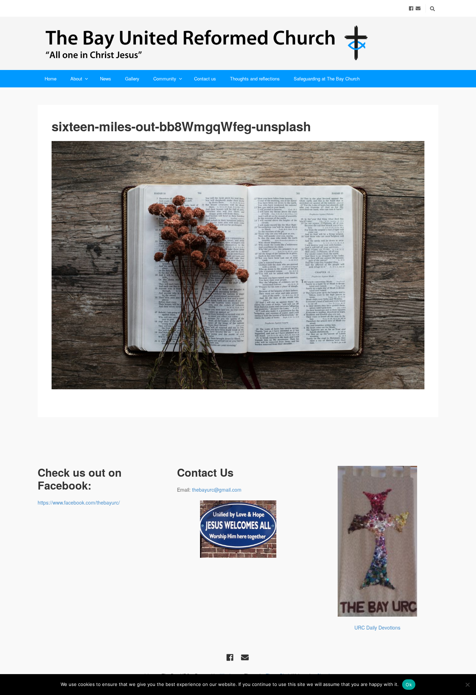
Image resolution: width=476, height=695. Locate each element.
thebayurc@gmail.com (216, 489)
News (105, 78)
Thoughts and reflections (255, 78)
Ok (409, 684)
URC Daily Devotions (377, 627)
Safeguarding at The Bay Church (327, 78)
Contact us (205, 78)
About (76, 78)
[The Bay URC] (238, 43)
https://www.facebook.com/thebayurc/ (79, 502)
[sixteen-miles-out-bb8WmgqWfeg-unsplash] (238, 265)
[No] (467, 684)
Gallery (132, 78)
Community (164, 78)
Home (50, 78)
